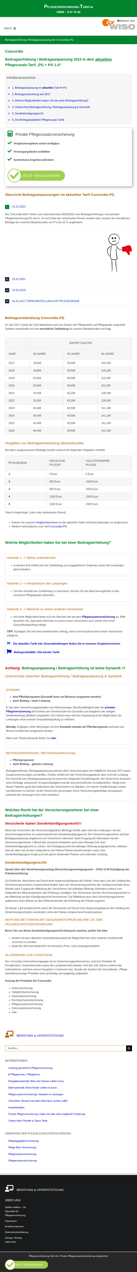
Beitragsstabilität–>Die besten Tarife (36, 652)
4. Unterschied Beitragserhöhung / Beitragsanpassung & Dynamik (51, 107)
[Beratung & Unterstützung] (11, 1035)
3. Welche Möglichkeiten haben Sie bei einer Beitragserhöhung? (50, 100)
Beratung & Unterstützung (40, 1035)
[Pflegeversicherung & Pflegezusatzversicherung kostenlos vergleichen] (26, 1269)
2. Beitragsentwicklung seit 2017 (31, 94)
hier (53, 738)
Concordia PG (58, 526)
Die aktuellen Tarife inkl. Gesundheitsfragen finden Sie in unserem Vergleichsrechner (66, 643)
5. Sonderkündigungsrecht (27, 113)
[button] (68, 207)
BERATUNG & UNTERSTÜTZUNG (40, 1190)
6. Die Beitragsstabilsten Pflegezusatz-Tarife (38, 119)
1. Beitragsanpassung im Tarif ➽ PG (39, 87)
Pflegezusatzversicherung (98, 616)
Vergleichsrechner (46, 522)
